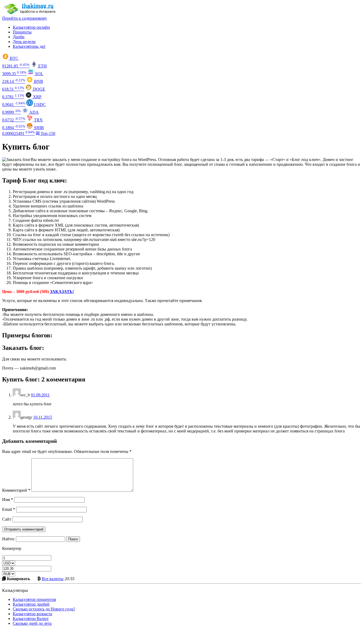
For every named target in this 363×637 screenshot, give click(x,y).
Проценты (22, 32)
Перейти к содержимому (24, 18)
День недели (24, 41)
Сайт (6, 519)
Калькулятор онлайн (31, 27)
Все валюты (53, 578)
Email (8, 509)
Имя (7, 499)
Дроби (18, 37)
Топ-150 (47, 133)
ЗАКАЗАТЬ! (62, 291)
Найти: (8, 539)
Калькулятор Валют (31, 618)
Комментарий (16, 490)
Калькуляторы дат (29, 46)
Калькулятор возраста (32, 613)
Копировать (18, 578)
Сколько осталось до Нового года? (44, 609)
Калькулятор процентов (34, 599)
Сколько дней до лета (32, 623)
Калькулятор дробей (31, 604)
